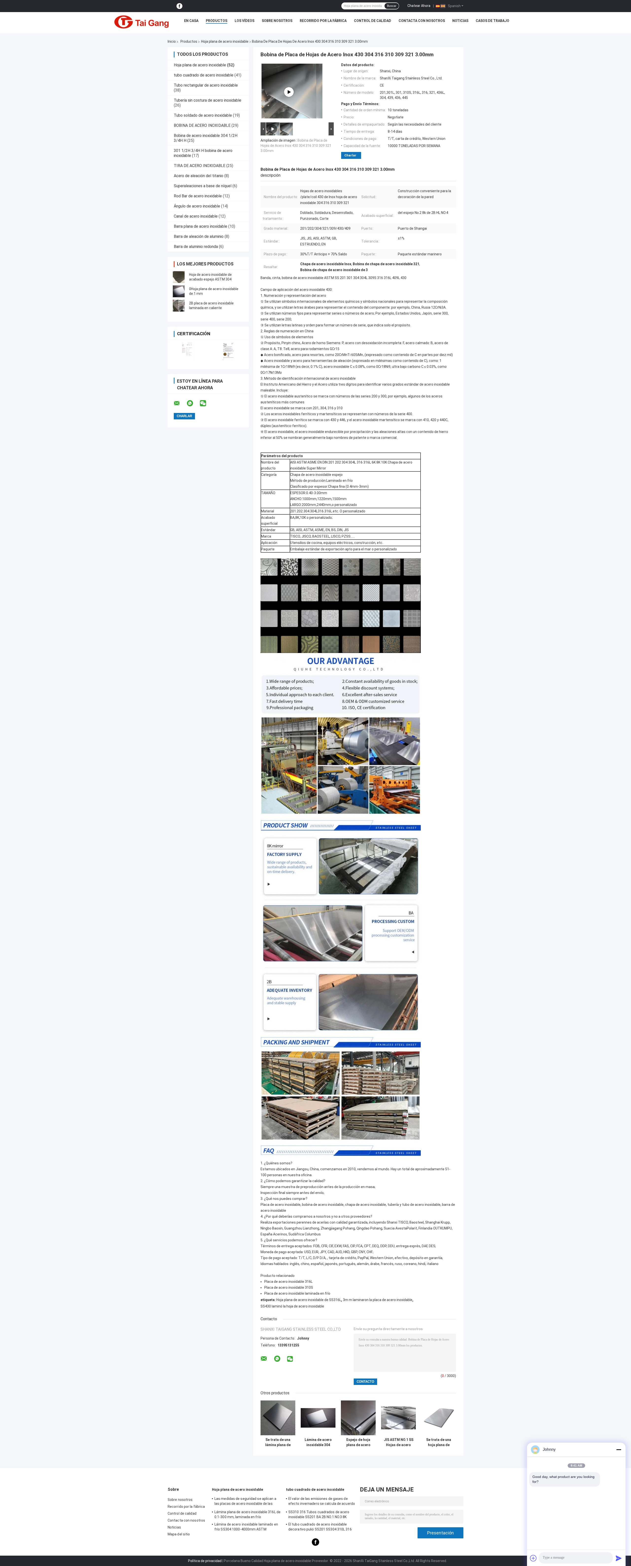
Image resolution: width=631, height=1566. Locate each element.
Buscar (391, 6)
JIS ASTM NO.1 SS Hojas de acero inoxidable (398, 1442)
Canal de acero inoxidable (196, 216)
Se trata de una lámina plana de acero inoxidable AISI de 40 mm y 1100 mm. (278, 1442)
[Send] (619, 1558)
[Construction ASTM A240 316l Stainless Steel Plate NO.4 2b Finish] (289, 92)
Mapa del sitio (179, 1534)
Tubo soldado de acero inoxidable (203, 115)
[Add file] (533, 1558)
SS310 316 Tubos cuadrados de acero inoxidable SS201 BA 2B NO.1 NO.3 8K (318, 1514)
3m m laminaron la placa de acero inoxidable (377, 1300)
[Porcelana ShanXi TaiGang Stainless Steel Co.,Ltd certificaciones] (188, 351)
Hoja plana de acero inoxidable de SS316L (308, 1300)
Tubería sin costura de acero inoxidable (207, 100)
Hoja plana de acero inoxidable (224, 41)
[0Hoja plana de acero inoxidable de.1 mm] (178, 291)
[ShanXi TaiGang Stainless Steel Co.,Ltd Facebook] (179, 6)
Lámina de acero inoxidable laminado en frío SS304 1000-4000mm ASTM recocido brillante (246, 1527)
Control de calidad (372, 21)
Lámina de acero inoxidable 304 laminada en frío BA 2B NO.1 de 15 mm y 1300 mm (318, 1442)
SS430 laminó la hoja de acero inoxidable (292, 1306)
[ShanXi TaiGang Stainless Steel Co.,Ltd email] (180, 403)
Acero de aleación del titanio (198, 175)
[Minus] (619, 1450)
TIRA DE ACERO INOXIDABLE (199, 165)
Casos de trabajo (492, 21)
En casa (191, 21)
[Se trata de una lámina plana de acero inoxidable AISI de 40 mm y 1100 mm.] (278, 1417)
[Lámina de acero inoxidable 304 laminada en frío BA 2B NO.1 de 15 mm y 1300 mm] (318, 1417)
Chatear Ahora (418, 6)
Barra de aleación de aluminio (199, 236)
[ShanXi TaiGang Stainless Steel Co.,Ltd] (141, 22)
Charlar (350, 155)
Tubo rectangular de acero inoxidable (206, 85)
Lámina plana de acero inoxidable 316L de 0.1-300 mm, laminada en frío (247, 1514)
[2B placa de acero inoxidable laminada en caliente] (178, 306)
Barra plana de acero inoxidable (200, 226)
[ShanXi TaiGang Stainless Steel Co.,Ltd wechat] (206, 403)
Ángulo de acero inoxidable (197, 206)
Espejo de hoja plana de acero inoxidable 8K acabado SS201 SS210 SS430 (358, 1442)
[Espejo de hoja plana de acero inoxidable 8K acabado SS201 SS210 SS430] (358, 1417)
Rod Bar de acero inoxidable (198, 196)
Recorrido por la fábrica (323, 21)
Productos (216, 21)
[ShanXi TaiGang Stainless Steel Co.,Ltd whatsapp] (193, 403)
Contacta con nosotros (422, 21)
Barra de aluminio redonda (196, 246)
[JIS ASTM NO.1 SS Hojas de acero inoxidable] (398, 1417)
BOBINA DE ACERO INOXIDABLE (202, 125)
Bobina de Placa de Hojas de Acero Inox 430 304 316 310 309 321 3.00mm (296, 145)
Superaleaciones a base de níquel (202, 186)
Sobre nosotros (277, 21)
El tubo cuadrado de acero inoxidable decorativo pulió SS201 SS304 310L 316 (320, 1526)
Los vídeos (244, 21)
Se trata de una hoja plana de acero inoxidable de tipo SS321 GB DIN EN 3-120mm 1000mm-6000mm (438, 1442)
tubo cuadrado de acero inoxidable (203, 75)
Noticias (460, 21)
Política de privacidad (205, 1561)
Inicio (172, 41)
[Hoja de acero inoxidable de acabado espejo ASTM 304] (178, 277)
